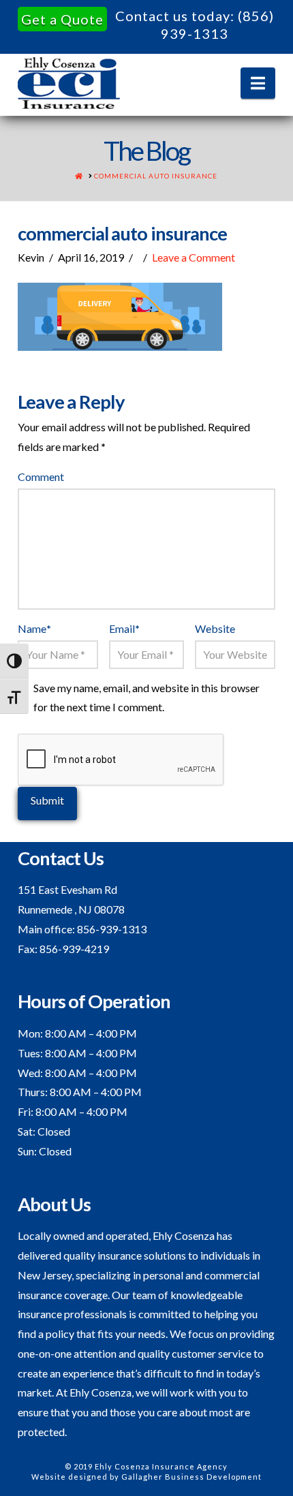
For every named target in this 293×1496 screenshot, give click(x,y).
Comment (41, 476)
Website (215, 628)
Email (124, 628)
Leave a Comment (193, 257)
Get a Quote (62, 19)
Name (34, 628)
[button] (258, 83)
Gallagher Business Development (191, 1476)
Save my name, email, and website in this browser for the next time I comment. (146, 697)
